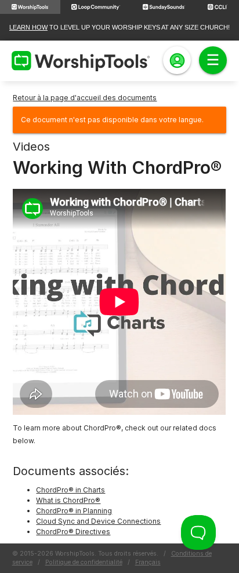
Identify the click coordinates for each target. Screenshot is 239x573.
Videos (31, 147)
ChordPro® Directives (73, 531)
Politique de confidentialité (83, 562)
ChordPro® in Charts (70, 490)
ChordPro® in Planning (74, 510)
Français (148, 562)
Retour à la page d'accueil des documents (85, 97)
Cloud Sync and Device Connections (98, 521)
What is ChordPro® (68, 500)
